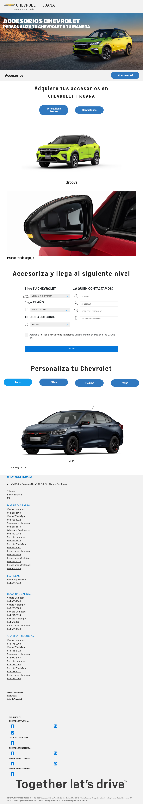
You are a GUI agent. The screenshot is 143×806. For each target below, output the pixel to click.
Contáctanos (89, 110)
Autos (18, 382)
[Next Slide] (135, 225)
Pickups (89, 382)
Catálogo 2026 (18, 467)
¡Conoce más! (125, 75)
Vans (125, 382)
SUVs (54, 382)
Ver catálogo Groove (54, 110)
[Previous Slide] (7, 225)
